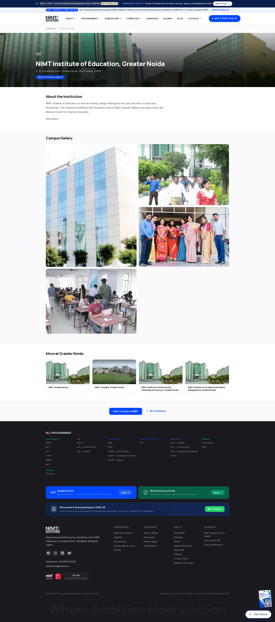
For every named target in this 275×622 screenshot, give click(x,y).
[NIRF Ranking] (49, 576)
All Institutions (158, 411)
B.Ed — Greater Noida (180, 447)
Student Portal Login (184, 563)
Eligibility (118, 537)
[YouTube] (69, 553)
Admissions (112, 18)
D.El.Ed (174, 456)
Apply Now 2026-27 (225, 18)
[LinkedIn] (62, 553)
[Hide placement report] (234, 590)
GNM (204, 447)
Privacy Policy (181, 558)
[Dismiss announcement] (227, 4)
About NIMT (179, 533)
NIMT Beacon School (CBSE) (214, 534)
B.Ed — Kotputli (177, 443)
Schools (193, 18)
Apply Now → (222, 4)
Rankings (152, 18)
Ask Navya (260, 614)
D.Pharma (50, 474)
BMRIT (49, 443)
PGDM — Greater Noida (118, 451)
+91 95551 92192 (67, 561)
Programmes (89, 18)
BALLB (80, 443)
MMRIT (49, 460)
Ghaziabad (149, 537)
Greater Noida (151, 533)
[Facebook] (48, 553)
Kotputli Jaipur (151, 541)
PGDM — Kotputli (115, 460)
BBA (110, 443)
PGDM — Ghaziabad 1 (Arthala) (121, 456)
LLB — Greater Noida (86, 447)
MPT (48, 464)
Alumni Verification (183, 546)
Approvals (179, 550)
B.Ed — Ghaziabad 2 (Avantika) (184, 451)
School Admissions (213, 545)
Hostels (117, 550)
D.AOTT (49, 456)
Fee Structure (120, 541)
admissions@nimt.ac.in (57, 566)
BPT (47, 447)
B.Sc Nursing (207, 443)
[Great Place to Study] (58, 576)
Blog (180, 18)
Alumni (167, 18)
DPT (47, 451)
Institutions (51, 28)
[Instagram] (55, 553)
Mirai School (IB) (212, 540)
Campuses (133, 18)
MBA (110, 447)
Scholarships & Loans (124, 546)
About (70, 18)
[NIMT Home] (52, 18)
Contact (178, 554)
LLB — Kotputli (83, 451)
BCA (141, 443)
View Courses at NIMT (125, 411)
